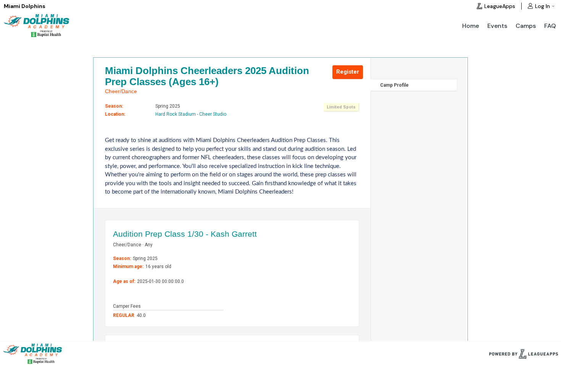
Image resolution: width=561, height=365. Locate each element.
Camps (526, 26)
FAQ (550, 26)
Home (470, 26)
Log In (542, 6)
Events (497, 26)
